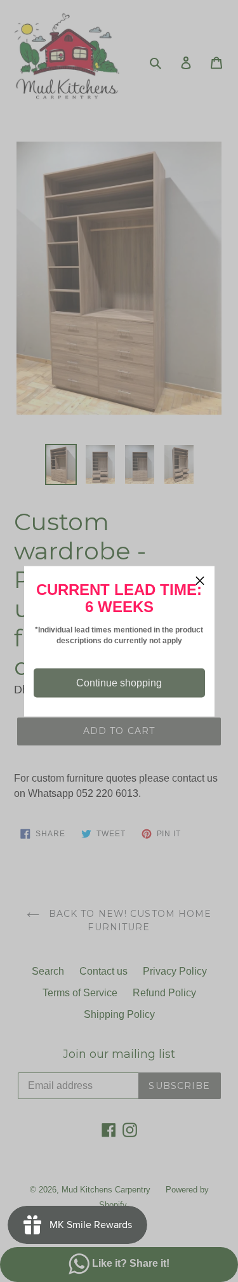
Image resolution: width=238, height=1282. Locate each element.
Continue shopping (119, 682)
